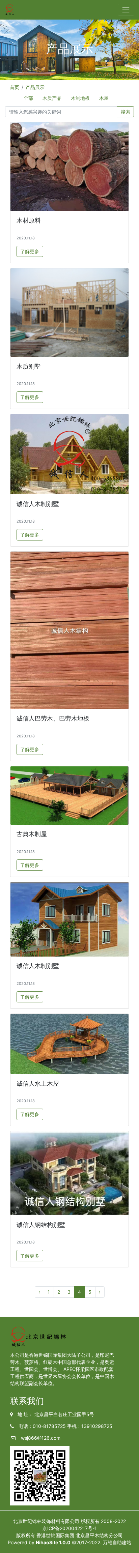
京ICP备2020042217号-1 (70, 1528)
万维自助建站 (117, 1542)
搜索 (125, 112)
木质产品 (52, 98)
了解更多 (29, 251)
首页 (14, 87)
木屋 (104, 98)
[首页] (10, 9)
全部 (28, 98)
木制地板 (80, 98)
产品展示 (35, 87)
